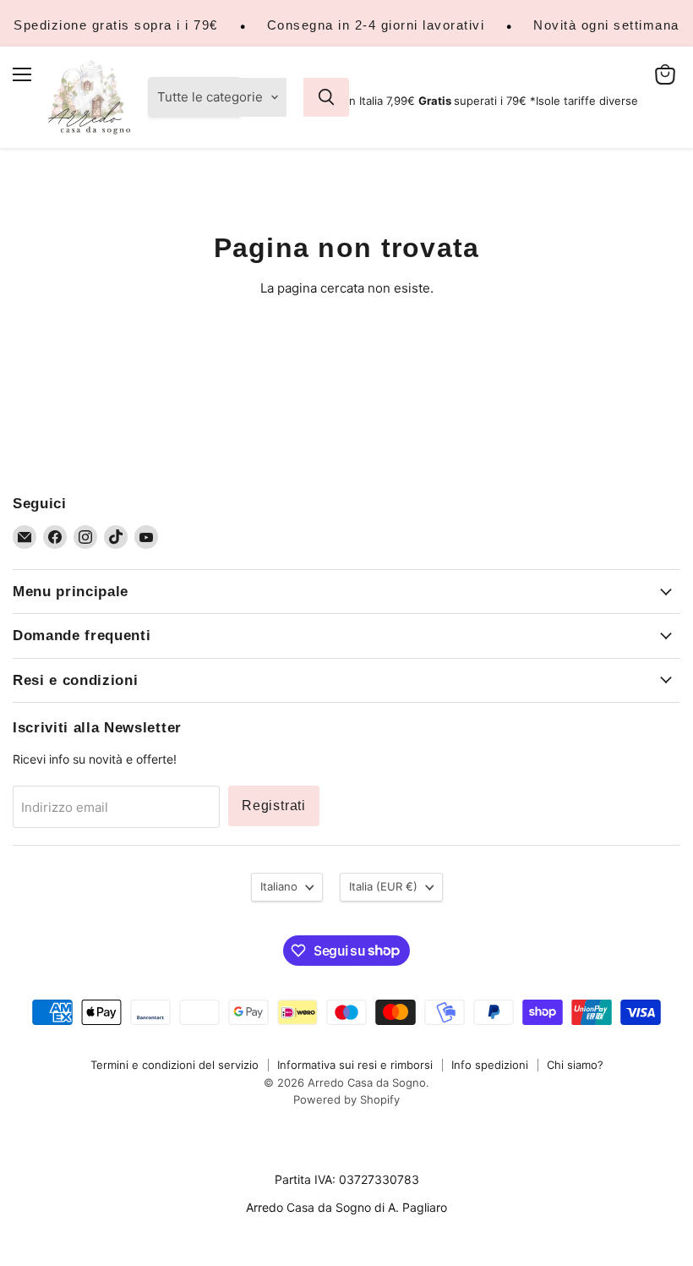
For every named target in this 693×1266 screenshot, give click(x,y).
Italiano (278, 886)
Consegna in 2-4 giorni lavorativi (376, 25)
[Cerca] (326, 97)
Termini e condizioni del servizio (174, 1064)
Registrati (274, 805)
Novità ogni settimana (606, 25)
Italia (383, 886)
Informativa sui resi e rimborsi (355, 1064)
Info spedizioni (489, 1064)
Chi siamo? (575, 1064)
